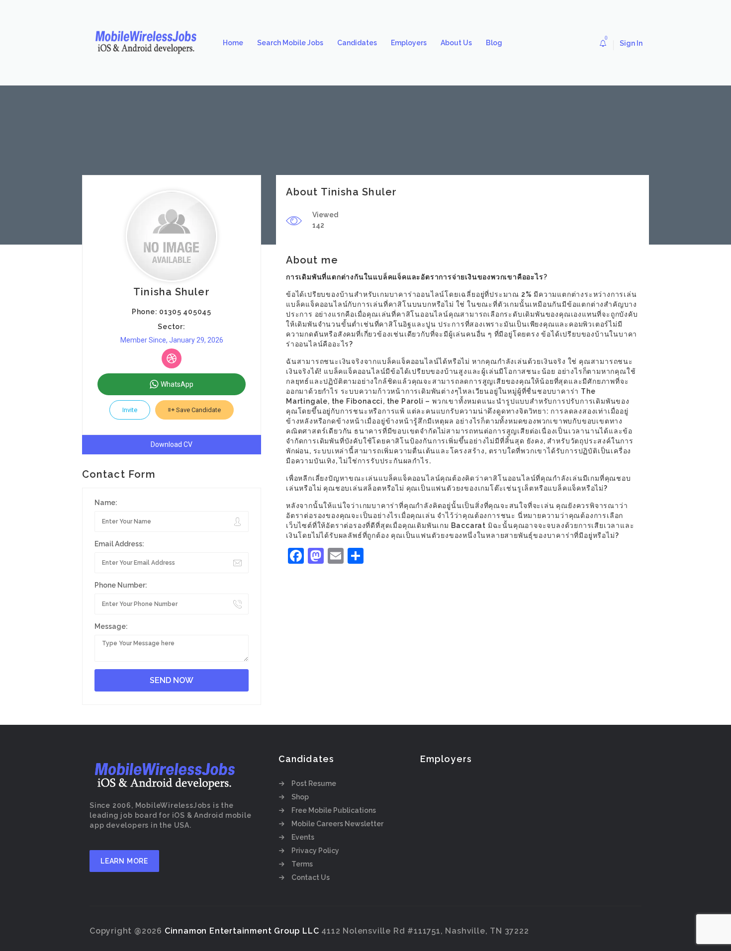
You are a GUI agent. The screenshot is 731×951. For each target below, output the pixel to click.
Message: (111, 626)
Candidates (357, 43)
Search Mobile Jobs (290, 43)
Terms (302, 864)
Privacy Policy (315, 851)
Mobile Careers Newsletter (337, 824)
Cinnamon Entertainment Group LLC (242, 931)
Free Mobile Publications (333, 810)
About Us (456, 43)
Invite (129, 410)
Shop (300, 797)
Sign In (631, 43)
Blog (494, 43)
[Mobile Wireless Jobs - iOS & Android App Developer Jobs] (149, 43)
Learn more (124, 861)
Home (233, 43)
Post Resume (313, 783)
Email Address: (119, 544)
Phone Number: (120, 585)
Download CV (171, 444)
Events (302, 837)
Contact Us (310, 877)
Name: (105, 503)
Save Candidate (198, 410)
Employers (409, 43)
